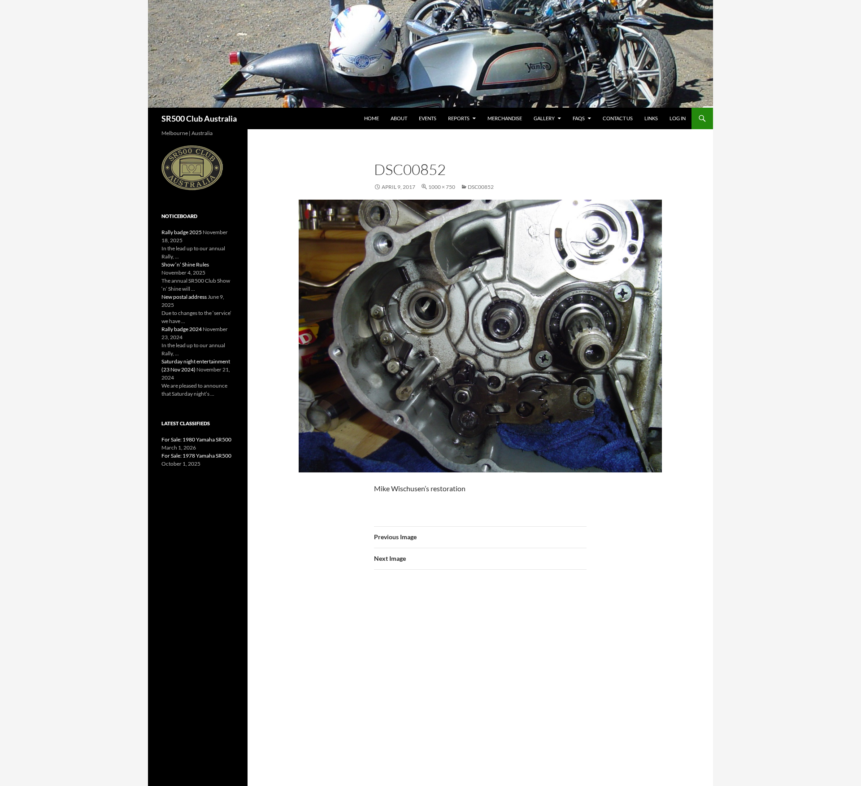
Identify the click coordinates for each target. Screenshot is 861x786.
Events (427, 118)
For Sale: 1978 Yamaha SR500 (196, 455)
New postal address (184, 296)
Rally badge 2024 (181, 329)
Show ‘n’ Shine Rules (185, 264)
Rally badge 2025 (181, 232)
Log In (678, 118)
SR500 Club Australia (199, 118)
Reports (459, 118)
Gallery (544, 118)
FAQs (579, 118)
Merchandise (504, 118)
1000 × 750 (441, 186)
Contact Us (618, 118)
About (399, 118)
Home (371, 118)
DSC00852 (481, 186)
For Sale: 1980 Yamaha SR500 (196, 439)
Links (651, 118)
